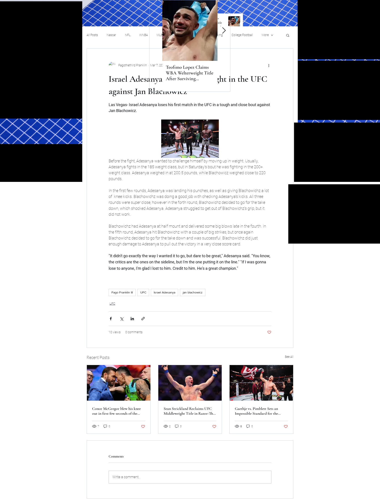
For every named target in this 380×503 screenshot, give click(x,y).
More (265, 35)
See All (289, 356)
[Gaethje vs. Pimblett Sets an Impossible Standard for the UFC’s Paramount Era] (261, 383)
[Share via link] (143, 319)
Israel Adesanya (164, 292)
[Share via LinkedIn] (132, 319)
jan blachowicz (193, 292)
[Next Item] (224, 30)
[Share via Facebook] (111, 319)
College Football (242, 35)
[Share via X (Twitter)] (121, 319)
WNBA (143, 35)
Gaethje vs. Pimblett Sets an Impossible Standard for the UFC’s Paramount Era (256, 411)
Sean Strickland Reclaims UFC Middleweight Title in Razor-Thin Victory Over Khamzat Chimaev (190, 411)
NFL (127, 35)
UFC (143, 292)
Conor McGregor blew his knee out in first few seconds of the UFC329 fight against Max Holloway (116, 411)
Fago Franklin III (122, 292)
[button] (288, 35)
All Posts (92, 35)
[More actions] (268, 65)
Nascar (111, 35)
